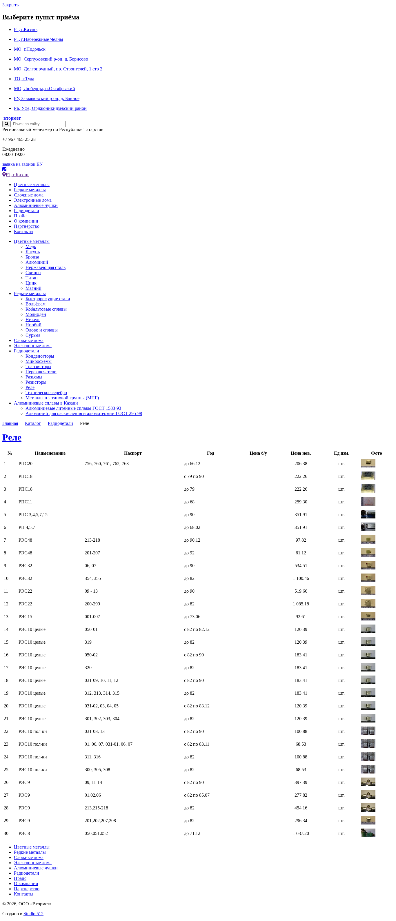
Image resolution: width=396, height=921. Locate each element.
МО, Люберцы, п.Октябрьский (44, 88)
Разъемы (34, 376)
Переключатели (41, 371)
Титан (32, 277)
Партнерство (26, 226)
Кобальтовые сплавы (46, 309)
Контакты (23, 231)
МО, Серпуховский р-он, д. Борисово (51, 59)
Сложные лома (28, 194)
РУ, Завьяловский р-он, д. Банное (46, 98)
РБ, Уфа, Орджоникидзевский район (50, 108)
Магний (33, 288)
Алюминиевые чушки (36, 205)
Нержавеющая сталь (46, 267)
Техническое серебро (46, 392)
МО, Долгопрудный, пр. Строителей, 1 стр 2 (58, 68)
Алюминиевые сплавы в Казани (46, 403)
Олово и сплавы (42, 329)
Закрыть (10, 4)
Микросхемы (39, 361)
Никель (33, 319)
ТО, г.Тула (24, 78)
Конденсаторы (40, 356)
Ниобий (33, 324)
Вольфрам (36, 303)
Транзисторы (38, 366)
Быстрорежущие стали (48, 298)
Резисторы (36, 382)
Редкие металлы (30, 189)
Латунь (33, 251)
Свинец (33, 272)
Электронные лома (33, 200)
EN (40, 164)
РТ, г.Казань (25, 29)
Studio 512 (33, 913)
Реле (30, 387)
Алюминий (37, 262)
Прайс (20, 215)
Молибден (36, 314)
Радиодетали (26, 210)
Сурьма (33, 335)
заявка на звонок (18, 164)
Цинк (31, 283)
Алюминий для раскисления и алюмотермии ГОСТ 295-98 (84, 413)
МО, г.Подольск (30, 49)
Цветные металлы (32, 184)
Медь (31, 246)
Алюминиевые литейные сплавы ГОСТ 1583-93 (73, 408)
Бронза (32, 256)
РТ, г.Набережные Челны (38, 39)
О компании (26, 221)
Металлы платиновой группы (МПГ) (62, 397)
